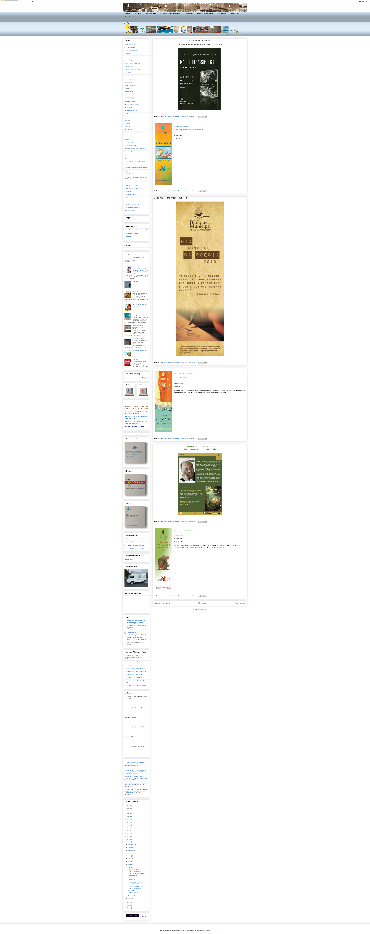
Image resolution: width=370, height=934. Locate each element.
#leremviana (127, 53)
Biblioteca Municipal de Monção (133, 665)
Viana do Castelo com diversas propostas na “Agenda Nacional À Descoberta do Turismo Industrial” (135, 791)
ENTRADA (127, 13)
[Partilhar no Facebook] (204, 117)
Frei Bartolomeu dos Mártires (132, 133)
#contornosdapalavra (130, 47)
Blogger (207, 930)
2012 (128, 902)
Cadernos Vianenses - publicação (133, 539)
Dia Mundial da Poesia (130, 110)
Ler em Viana (128, 155)
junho (130, 858)
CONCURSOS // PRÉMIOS (131, 98)
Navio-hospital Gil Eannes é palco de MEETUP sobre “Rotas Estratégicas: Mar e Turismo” (135, 778)
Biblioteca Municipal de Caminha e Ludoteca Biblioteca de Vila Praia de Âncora (134, 657)
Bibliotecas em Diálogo (138, 338)
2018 (128, 828)
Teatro (126, 198)
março (130, 867)
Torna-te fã (136, 233)
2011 (128, 905)
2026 (128, 805)
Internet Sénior (128, 136)
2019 (128, 825)
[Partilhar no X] (202, 117)
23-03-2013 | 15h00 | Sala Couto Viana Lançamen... (135, 870)
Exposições (127, 126)
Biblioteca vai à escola (130, 79)
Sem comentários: (190, 116)
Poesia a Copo (128, 182)
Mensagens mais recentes (162, 603)
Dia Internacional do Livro (131, 104)
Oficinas (126, 164)
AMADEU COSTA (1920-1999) (132, 63)
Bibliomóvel (127, 72)
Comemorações (128, 92)
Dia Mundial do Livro (130, 114)
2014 (128, 839)
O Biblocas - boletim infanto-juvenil (170, 13)
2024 (128, 811)
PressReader (127, 191)
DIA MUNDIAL (128, 107)
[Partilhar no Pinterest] (206, 117)
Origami (126, 171)
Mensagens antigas (240, 603)
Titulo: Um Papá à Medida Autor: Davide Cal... (135, 883)
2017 (128, 831)
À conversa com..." (142, 230)
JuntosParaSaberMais (130, 145)
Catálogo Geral (128, 559)
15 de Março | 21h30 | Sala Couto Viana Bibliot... (135, 887)
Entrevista (127, 123)
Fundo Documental (130, 17)
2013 (128, 842)
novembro (131, 847)
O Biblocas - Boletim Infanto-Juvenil (134, 542)
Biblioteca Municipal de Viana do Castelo (238, 34)
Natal (125, 158)
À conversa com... (129, 57)
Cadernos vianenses (130, 85)
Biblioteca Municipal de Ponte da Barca (135, 671)
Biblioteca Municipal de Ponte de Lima (134, 674)
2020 (128, 822)
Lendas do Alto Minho (130, 152)
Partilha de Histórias (129, 174)
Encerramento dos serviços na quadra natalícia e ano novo (139, 259)
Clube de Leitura (221, 13)
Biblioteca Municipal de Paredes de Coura (135, 668)
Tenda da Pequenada (130, 201)
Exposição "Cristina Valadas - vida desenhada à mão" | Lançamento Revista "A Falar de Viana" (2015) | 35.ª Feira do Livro (140, 270)
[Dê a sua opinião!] (200, 117)
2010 (128, 908)
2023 (128, 814)
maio (129, 861)
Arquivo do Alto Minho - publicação (134, 548)
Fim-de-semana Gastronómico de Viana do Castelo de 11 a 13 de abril (136, 783)
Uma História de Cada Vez (131, 204)
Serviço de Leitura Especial (205, 13)
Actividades (138, 13)
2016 (128, 833)
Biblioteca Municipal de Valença (133, 678)
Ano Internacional (129, 66)
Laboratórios (189, 13)
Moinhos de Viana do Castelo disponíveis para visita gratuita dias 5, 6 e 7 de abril (135, 771)
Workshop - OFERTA (129, 210)
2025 (128, 808)
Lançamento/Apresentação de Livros (134, 148)
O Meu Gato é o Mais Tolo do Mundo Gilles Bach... (136, 891)
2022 (128, 816)
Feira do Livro (128, 129)
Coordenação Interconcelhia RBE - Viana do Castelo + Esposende (136, 621)
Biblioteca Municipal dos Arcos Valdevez (135, 686)
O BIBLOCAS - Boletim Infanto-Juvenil (134, 161)
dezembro (131, 844)
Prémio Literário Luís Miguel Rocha (133, 188)
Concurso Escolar (129, 95)
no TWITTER (127, 237)
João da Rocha (128, 139)
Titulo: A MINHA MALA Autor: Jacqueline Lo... (136, 874)
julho (129, 856)
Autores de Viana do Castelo (132, 69)
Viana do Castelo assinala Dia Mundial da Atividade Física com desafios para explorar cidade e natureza (135, 764)
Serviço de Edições (151, 13)
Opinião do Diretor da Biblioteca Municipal (136, 167)
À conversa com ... (132, 632)
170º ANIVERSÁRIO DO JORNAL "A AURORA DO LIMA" (138, 327)
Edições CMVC (128, 120)
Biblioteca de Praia (129, 76)
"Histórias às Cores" (129, 44)
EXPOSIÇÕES (234, 13)
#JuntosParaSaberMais (130, 50)
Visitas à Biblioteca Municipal (132, 207)
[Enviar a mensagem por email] (199, 117)
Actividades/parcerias (130, 60)
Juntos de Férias (128, 142)
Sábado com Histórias (130, 194)
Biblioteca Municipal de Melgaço (133, 662)
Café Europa (127, 88)
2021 (128, 819)
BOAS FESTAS (128, 82)
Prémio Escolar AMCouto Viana (133, 185)
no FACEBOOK (128, 233)
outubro (130, 850)
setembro (131, 853)
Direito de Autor (128, 117)
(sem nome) (135, 282)
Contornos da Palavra (130, 101)
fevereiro (131, 896)
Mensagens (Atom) (203, 609)
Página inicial (202, 603)
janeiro (130, 899)
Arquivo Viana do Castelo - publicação (134, 545)
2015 (128, 836)
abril (129, 864)
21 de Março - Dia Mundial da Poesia (170, 198)
